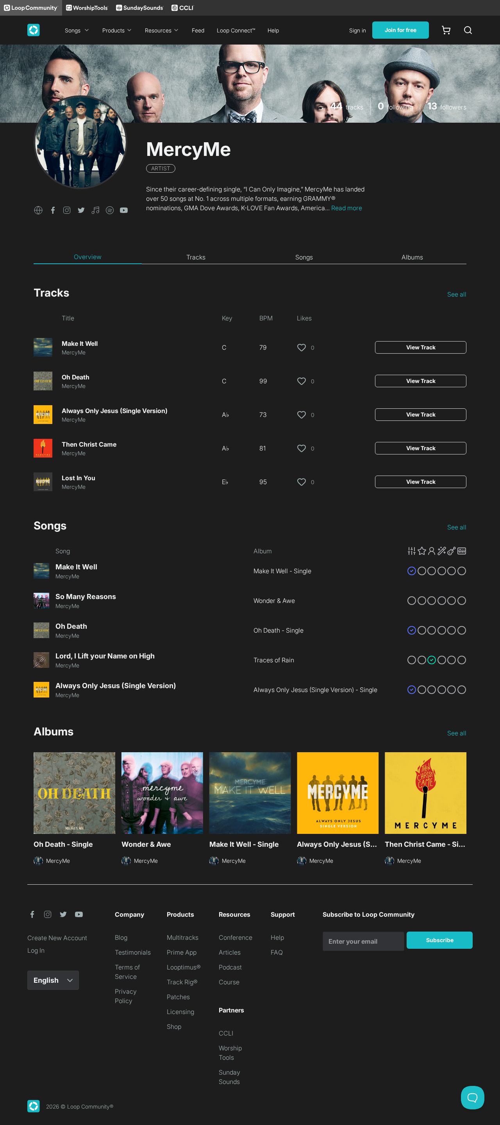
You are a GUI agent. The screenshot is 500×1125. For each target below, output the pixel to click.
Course (229, 982)
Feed (198, 30)
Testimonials (133, 952)
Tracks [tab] (195, 257)
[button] (38, 209)
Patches (178, 997)
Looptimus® (184, 967)
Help (273, 30)
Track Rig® (182, 982)
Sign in (357, 30)
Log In (36, 950)
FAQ (277, 952)
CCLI (226, 1033)
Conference (235, 937)
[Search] (468, 30)
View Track (421, 347)
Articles (230, 952)
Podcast (230, 967)
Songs (72, 30)
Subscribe (440, 940)
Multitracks (182, 937)
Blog (121, 937)
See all (456, 294)
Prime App (181, 952)
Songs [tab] (304, 257)
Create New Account (57, 938)
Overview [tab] (88, 257)
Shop (174, 1026)
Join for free (400, 30)
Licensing (180, 1012)
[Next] (462, 794)
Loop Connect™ (236, 30)
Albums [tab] (412, 257)
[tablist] (250, 257)
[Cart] (446, 30)
